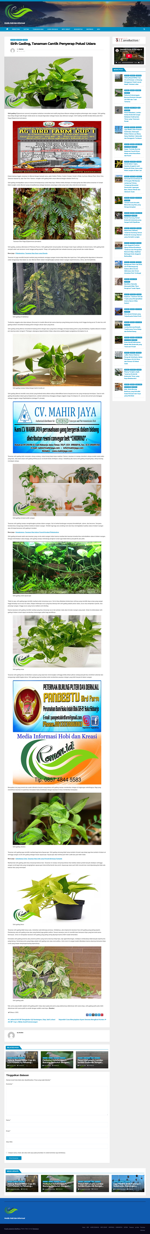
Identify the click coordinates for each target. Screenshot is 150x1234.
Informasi (142, 1230)
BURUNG (51, 1057)
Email (8, 1131)
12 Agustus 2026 (85, 1189)
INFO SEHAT (66, 29)
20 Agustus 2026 (14, 1189)
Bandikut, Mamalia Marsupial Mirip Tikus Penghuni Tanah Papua (132, 286)
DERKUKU (16, 1057)
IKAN (92, 1057)
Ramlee (21, 49)
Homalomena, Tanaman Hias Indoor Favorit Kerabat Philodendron (37, 532)
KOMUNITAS (78, 29)
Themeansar (35, 1228)
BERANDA (13, 39)
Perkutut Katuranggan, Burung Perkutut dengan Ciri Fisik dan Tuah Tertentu (57, 1062)
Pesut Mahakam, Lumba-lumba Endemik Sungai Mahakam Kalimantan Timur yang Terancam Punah (132, 117)
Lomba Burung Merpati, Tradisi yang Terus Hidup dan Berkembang (132, 329)
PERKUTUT (62, 1057)
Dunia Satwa (87, 1057)
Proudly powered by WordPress (12, 1228)
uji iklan (137, 1227)
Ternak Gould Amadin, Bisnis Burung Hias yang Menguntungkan (132, 205)
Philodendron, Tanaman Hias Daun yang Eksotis (31, 253)
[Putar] (116, 62)
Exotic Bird (127, 146)
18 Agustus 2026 (49, 1189)
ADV (98, 29)
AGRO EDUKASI (52, 29)
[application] (129, 56)
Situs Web (9, 1142)
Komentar (9, 1084)
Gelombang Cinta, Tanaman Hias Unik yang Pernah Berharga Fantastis (39, 858)
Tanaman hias (38, 29)
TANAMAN (25, 39)
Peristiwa (21, 1057)
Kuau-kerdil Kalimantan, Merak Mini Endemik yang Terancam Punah (133, 344)
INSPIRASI (89, 29)
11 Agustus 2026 (120, 1189)
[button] (144, 29)
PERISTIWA (16, 29)
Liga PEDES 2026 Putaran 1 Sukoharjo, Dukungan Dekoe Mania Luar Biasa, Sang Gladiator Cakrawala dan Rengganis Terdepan (133, 134)
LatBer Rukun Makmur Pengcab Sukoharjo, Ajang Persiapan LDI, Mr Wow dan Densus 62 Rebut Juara (133, 359)
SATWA (26, 29)
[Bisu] (139, 62)
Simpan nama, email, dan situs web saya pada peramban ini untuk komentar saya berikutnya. (37, 1153)
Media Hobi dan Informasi (14, 23)
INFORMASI (19, 39)
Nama (8, 1120)
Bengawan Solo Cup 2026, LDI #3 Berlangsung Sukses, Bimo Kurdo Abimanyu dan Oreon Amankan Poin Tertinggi (133, 269)
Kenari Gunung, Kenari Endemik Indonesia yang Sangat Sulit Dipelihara (132, 220)
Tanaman (131, 1227)
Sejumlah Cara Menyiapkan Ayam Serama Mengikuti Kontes (82, 1019)
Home (83, 1227)
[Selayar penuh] (141, 62)
